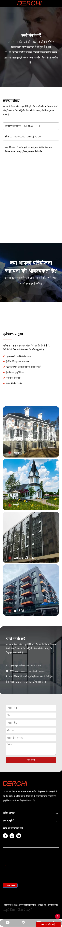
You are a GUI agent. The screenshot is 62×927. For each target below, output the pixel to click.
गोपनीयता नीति (53, 905)
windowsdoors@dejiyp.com (26, 136)
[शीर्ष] (57, 916)
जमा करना (31, 760)
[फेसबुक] (5, 835)
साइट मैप (42, 905)
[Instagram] (18, 835)
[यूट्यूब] (12, 835)
